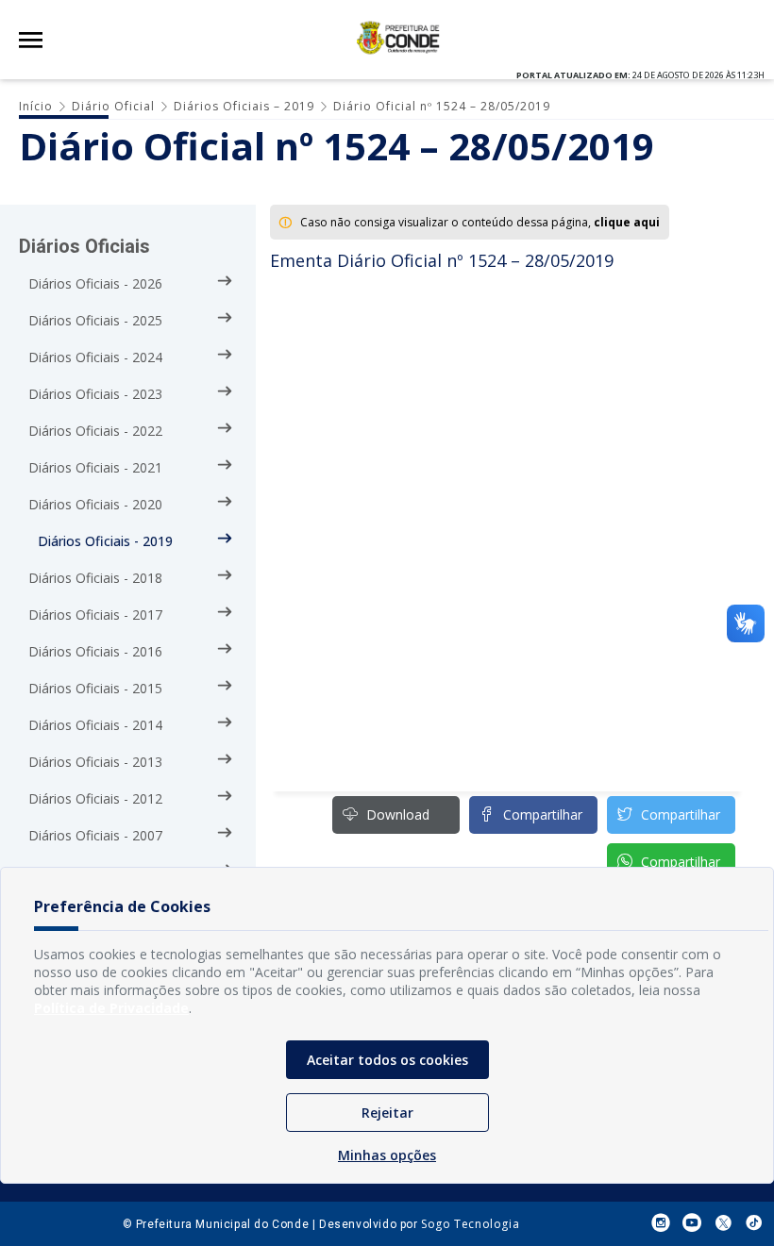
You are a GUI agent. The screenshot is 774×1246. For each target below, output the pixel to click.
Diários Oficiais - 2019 (105, 541)
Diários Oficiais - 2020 (95, 504)
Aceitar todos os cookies (387, 1060)
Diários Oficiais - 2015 (95, 688)
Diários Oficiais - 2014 (95, 725)
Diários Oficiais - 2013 (95, 762)
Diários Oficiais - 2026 (95, 283)
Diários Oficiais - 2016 (95, 651)
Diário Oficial (113, 106)
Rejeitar (387, 1112)
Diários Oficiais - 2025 (95, 320)
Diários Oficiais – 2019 (244, 106)
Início (36, 106)
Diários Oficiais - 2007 (95, 835)
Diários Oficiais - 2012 (95, 798)
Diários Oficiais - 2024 (95, 357)
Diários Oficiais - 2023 (95, 394)
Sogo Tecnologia (470, 1224)
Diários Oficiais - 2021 (95, 467)
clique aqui (627, 222)
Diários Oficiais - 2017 (95, 614)
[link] (671, 815)
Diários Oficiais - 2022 (95, 431)
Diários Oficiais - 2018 (95, 578)
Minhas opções (387, 1155)
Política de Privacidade (111, 1008)
